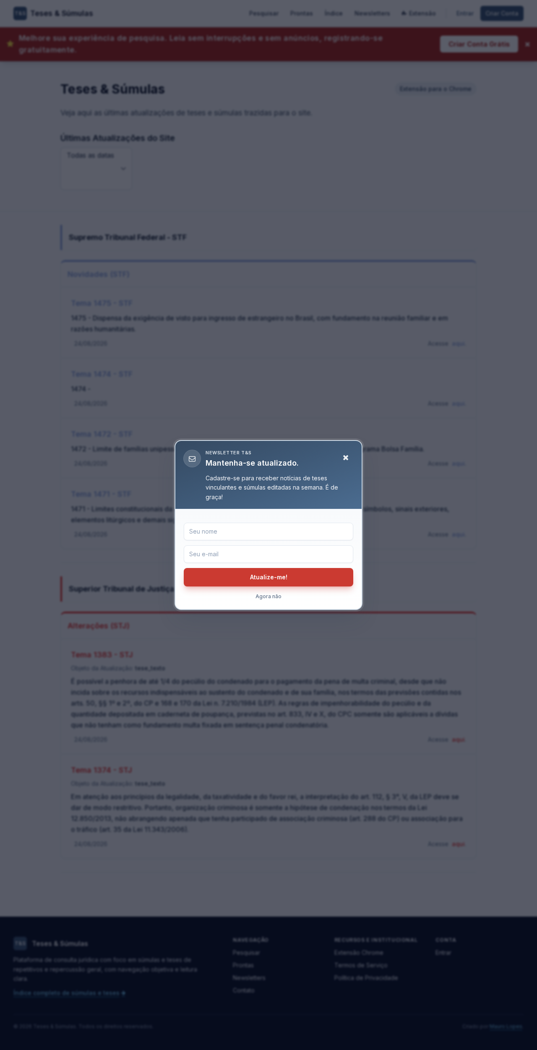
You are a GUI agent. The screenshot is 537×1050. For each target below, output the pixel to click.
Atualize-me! (268, 577)
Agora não (268, 596)
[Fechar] (345, 457)
